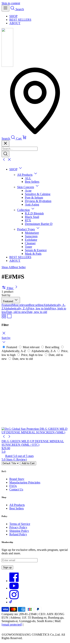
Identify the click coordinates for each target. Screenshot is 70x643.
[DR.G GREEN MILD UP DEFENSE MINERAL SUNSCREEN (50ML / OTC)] (35, 397)
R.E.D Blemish (34, 213)
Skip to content (11, 3)
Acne (28, 190)
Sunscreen (31, 236)
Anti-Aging (32, 204)
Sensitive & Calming (37, 194)
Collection (23, 210)
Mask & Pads (33, 253)
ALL (28, 178)
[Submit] (5, 154)
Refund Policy (18, 534)
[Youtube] (14, 588)
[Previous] (4, 437)
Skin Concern (25, 187)
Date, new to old (37, 312)
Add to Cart (28, 463)
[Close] (5, 143)
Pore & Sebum (34, 197)
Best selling (36, 305)
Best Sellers (32, 181)
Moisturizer (32, 232)
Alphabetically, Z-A (16, 308)
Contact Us (16, 489)
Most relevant (20, 305)
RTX (28, 220)
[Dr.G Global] (7, 65)
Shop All (7, 267)
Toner (28, 246)
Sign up (7, 567)
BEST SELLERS (20, 19)
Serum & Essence (36, 250)
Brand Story (16, 479)
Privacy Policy (18, 527)
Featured (7, 305)
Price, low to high (39, 308)
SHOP (13, 16)
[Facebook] (14, 580)
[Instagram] (14, 598)
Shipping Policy (19, 530)
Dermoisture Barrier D (38, 223)
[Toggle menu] (5, 8)
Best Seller (19, 267)
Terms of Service (19, 524)
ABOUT (14, 23)
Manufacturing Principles (24, 482)
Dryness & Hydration (38, 201)
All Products (24, 174)
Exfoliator (31, 239)
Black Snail (32, 217)
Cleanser (30, 243)
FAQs (13, 486)
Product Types (26, 229)
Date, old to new (16, 312)
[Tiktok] (10, 602)
